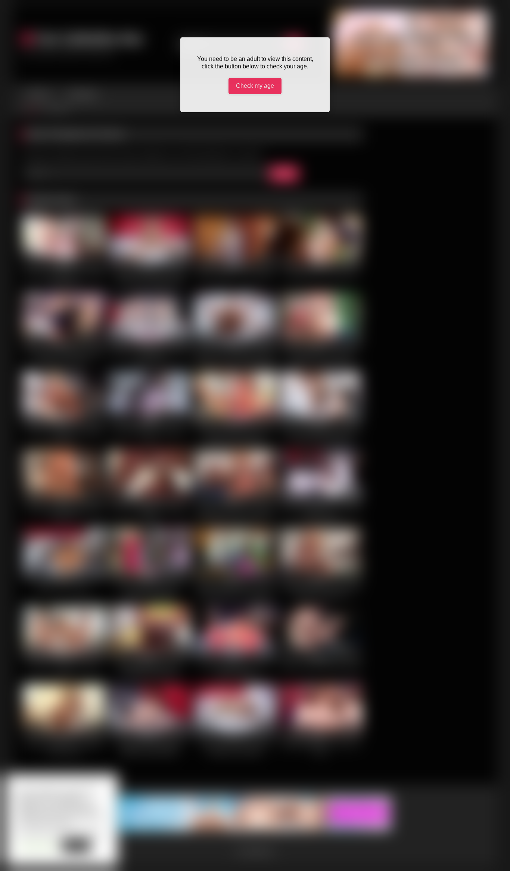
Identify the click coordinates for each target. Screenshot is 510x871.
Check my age (255, 86)
